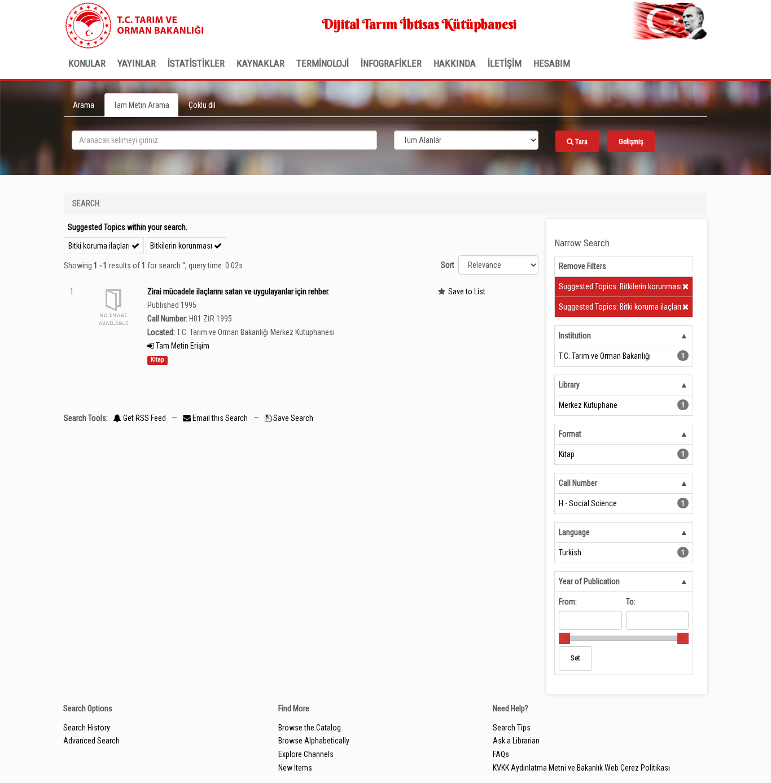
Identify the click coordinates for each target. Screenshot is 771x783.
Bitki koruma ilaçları (100, 245)
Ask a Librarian (516, 740)
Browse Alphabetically (313, 740)
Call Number (578, 483)
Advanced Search (91, 740)
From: (568, 601)
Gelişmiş (631, 141)
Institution (575, 335)
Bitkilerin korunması (182, 245)
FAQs (501, 754)
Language (574, 532)
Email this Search (220, 418)
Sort (447, 264)
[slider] (564, 638)
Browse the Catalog (309, 727)
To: (631, 601)
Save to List (466, 291)
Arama (83, 105)
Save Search (292, 418)
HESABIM (551, 63)
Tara (580, 141)
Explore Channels (306, 754)
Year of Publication (589, 581)
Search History (86, 727)
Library (569, 384)
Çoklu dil (202, 105)
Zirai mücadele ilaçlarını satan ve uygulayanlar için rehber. (238, 291)
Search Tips (512, 727)
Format (570, 433)
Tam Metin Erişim (181, 345)
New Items (295, 767)
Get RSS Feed (143, 418)
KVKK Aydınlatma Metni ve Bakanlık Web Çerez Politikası (581, 767)
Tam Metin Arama (141, 105)
